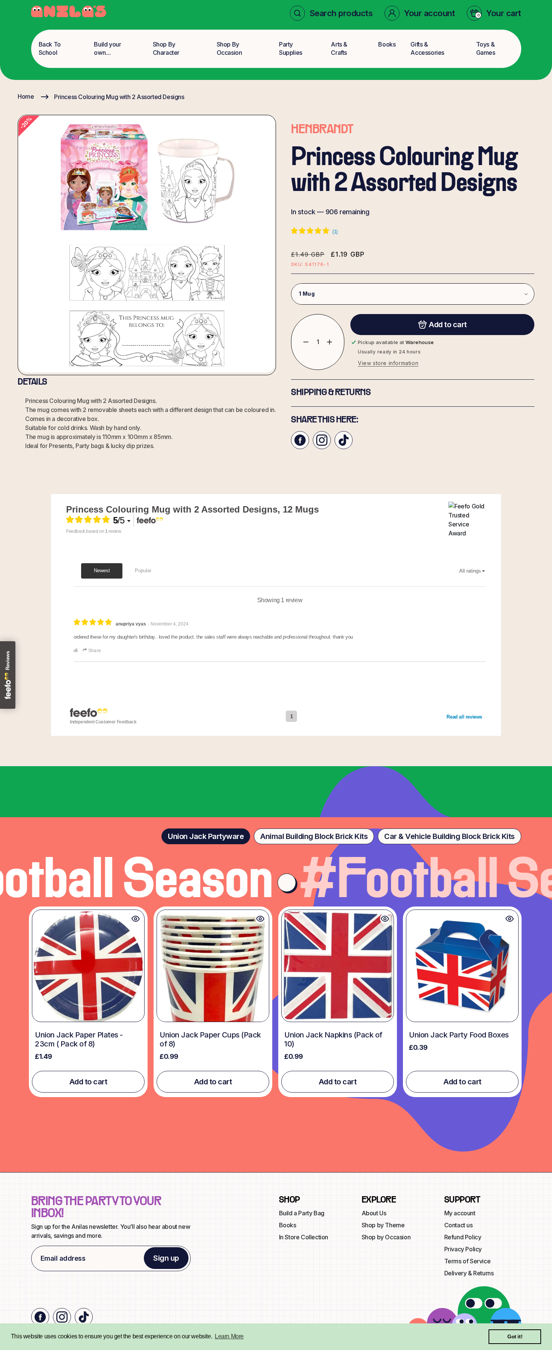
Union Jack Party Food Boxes (459, 1034)
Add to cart (88, 1081)
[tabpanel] (276, 1001)
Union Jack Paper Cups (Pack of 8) (210, 1039)
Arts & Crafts (339, 48)
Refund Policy (462, 1237)
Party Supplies (290, 48)
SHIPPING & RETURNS (331, 393)
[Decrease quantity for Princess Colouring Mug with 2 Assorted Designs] (300, 342)
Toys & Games (485, 48)
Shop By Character (166, 48)
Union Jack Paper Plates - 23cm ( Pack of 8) (79, 1039)
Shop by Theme (383, 1225)
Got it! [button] (514, 1336)
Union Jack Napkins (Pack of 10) (333, 1039)
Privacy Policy (463, 1249)
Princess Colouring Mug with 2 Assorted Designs (119, 97)
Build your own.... (107, 48)
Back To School (50, 48)
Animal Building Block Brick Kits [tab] (314, 836)
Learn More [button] (229, 1336)
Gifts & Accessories (427, 48)
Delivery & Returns (469, 1273)
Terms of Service (467, 1261)
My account (459, 1213)
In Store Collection (303, 1237)
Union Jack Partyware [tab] (206, 836)
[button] (331, 13)
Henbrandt (322, 130)
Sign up (166, 1258)
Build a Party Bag (301, 1213)
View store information (388, 363)
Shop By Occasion (229, 48)
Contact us (458, 1225)
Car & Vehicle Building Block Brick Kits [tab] (449, 836)
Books (386, 44)
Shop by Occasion (386, 1237)
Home (26, 96)
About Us (374, 1213)
